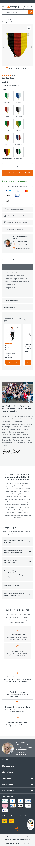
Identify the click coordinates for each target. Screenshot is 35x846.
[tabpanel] (17, 280)
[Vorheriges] (3, 47)
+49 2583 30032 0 (22, 244)
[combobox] (15, 12)
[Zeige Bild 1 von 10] (7, 68)
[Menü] (3, 7)
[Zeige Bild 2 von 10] (9, 68)
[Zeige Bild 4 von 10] (14, 68)
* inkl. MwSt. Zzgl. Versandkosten (11, 85)
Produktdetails (9, 267)
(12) (13, 75)
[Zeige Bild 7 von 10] (21, 68)
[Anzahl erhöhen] (31, 166)
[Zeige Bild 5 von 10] (16, 68)
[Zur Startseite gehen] (13, 7)
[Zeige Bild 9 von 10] (25, 68)
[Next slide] (30, 320)
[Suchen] (30, 12)
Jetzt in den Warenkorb (17, 173)
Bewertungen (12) (9, 307)
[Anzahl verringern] (3, 166)
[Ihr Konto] (24, 7)
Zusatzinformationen (11, 300)
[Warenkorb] (31, 7)
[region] (17, 47)
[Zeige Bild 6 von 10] (18, 68)
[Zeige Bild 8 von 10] (23, 68)
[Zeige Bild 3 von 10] (11, 68)
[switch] (30, 828)
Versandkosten (25, 839)
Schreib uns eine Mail (23, 248)
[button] (17, 541)
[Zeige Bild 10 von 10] (28, 68)
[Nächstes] (31, 47)
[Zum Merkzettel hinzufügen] (29, 28)
